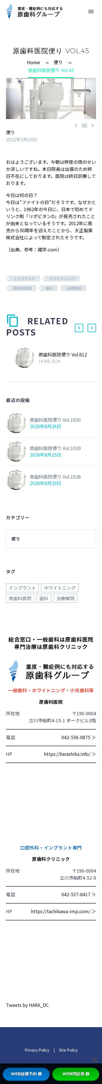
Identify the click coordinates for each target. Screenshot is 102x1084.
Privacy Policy (37, 1050)
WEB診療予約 (24, 1073)
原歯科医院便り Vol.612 (63, 354)
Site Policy (68, 1050)
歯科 (49, 288)
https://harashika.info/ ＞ (70, 753)
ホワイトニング (62, 278)
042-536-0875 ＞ (78, 737)
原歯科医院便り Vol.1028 (55, 476)
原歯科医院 (22, 288)
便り (10, 132)
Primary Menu (91, 11)
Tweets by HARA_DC (27, 1005)
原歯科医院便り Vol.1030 (55, 419)
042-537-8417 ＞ (78, 894)
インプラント (24, 278)
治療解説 (74, 288)
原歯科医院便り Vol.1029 (55, 448)
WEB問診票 (73, 1073)
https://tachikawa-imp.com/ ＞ (63, 911)
